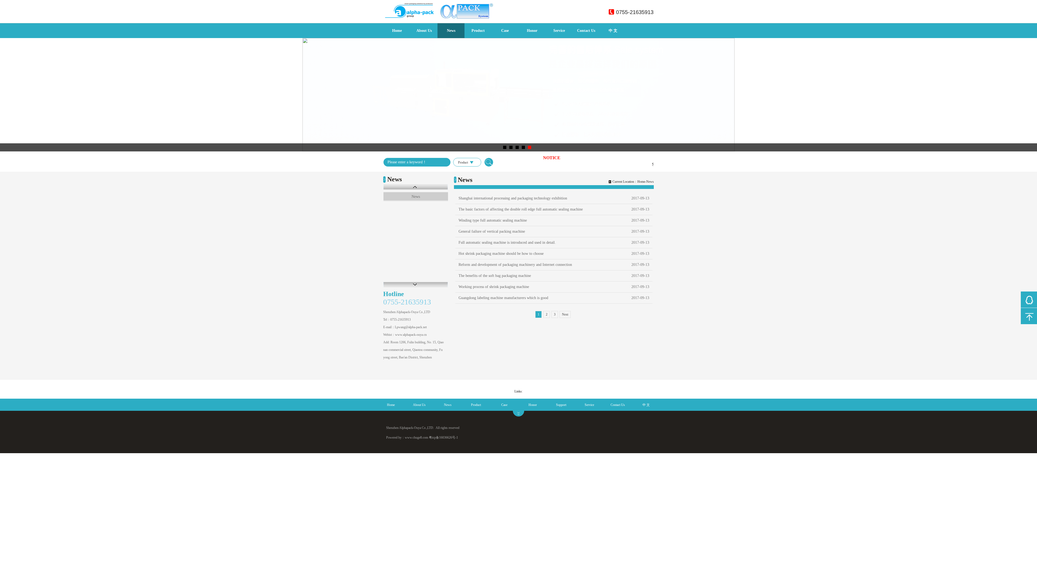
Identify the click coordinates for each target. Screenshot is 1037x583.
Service (559, 31)
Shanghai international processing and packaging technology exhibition (513, 198)
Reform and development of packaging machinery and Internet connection (515, 265)
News (451, 31)
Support (561, 405)
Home (397, 31)
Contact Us (586, 31)
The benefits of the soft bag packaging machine (495, 276)
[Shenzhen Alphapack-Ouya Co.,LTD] (444, 18)
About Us (424, 31)
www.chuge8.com (416, 437)
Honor (532, 31)
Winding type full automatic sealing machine (493, 220)
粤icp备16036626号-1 (443, 437)
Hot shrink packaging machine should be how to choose (501, 254)
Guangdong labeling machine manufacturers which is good (503, 298)
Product (478, 31)
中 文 (613, 31)
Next (565, 314)
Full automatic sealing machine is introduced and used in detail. (507, 242)
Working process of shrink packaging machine (494, 287)
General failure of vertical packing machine (492, 231)
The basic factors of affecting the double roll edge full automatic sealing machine (521, 209)
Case (505, 31)
